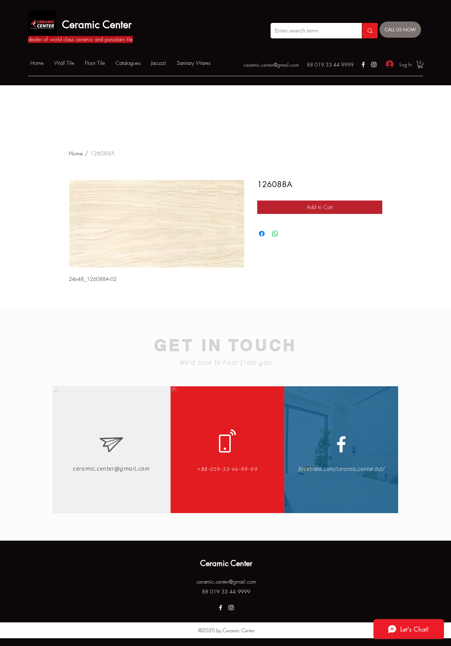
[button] (420, 64)
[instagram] (373, 64)
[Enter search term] (370, 30)
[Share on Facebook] (262, 233)
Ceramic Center (97, 24)
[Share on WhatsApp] (275, 233)
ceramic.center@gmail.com (271, 64)
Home (76, 153)
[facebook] (363, 64)
